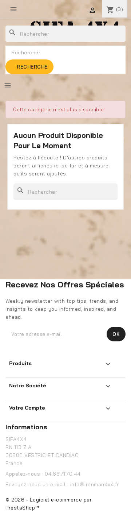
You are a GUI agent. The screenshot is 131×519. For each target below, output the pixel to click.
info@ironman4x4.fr (94, 484)
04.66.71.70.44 (63, 473)
